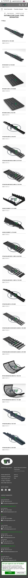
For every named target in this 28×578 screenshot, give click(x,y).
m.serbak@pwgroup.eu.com (9, 537)
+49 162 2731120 (8, 535)
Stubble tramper (5, 480)
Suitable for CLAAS (20, 13)
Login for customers (19, 471)
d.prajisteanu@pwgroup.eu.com (10, 511)
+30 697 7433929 (8, 558)
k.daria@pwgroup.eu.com (8, 543)
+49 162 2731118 (8, 541)
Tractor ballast (5, 478)
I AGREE (10, 572)
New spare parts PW (6, 482)
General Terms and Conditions (20, 467)
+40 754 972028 (8, 509)
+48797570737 (17, 1)
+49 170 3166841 (8, 518)
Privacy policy (17, 469)
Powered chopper (18, 9)
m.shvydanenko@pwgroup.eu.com (10, 503)
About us (16, 474)
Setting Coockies (20, 572)
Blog (15, 478)
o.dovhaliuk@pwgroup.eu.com (9, 529)
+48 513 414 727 (8, 501)
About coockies (6, 570)
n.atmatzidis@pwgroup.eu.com (9, 560)
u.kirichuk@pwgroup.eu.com (9, 520)
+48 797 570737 (8, 527)
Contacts (16, 476)
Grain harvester (8, 9)
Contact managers (6, 495)
